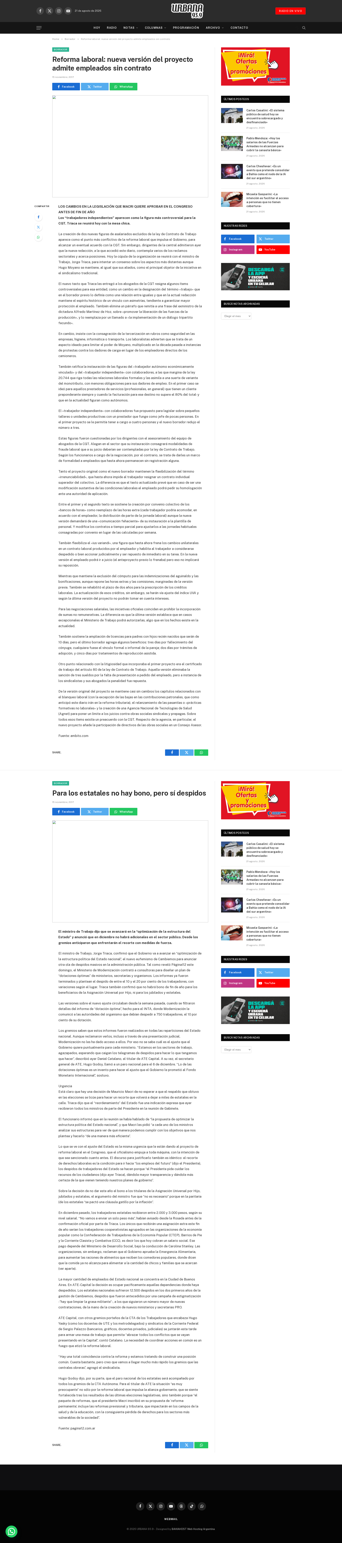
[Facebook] (38, 217)
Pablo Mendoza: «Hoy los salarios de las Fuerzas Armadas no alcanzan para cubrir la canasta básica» (265, 144)
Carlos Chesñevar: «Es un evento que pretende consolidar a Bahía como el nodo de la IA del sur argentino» (268, 172)
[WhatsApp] (38, 237)
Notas (129, 27)
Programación (186, 27)
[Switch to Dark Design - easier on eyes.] (297, 28)
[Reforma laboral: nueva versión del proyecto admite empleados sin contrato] (130, 146)
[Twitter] (38, 227)
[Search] (303, 27)
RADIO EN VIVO (290, 11)
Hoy (97, 27)
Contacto (239, 27)
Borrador (60, 49)
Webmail (171, 1519)
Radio (112, 27)
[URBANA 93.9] (191, 11)
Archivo (213, 27)
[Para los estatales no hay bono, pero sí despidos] (130, 871)
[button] (11, 1531)
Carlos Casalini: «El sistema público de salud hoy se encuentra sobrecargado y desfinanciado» (265, 116)
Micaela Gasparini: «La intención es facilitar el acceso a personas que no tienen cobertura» (267, 200)
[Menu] (39, 27)
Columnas (154, 27)
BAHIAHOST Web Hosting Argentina (193, 1529)
